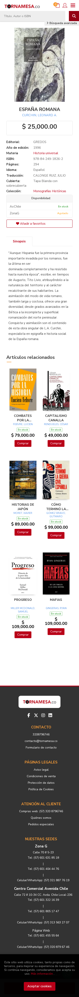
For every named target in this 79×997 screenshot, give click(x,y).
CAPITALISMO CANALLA (56, 418)
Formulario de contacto (41, 748)
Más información (42, 974)
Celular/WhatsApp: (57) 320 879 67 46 (43, 947)
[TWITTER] (36, 715)
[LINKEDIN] (50, 715)
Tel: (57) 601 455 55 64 (43, 936)
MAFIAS (56, 600)
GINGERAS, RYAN (56, 608)
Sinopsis (19, 241)
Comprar (23, 443)
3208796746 (41, 734)
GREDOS (39, 142)
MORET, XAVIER (22, 513)
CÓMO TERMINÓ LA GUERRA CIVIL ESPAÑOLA (56, 507)
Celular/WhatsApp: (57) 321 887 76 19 (43, 880)
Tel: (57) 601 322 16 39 (43, 900)
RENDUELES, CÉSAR (56, 424)
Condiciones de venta (41, 776)
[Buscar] (74, 16)
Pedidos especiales (41, 824)
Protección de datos (41, 783)
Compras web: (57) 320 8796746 (41, 811)
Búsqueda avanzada (63, 23)
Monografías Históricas (49, 191)
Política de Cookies (41, 789)
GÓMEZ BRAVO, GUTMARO (56, 514)
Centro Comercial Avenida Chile (41, 888)
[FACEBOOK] (29, 715)
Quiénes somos (41, 818)
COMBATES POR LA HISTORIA (23, 418)
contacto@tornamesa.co (41, 741)
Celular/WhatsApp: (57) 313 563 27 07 (43, 922)
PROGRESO (23, 600)
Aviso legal (41, 770)
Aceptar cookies (39, 986)
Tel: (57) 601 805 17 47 (43, 911)
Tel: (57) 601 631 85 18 (43, 858)
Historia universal (45, 153)
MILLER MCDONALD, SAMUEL (23, 610)
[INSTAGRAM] (43, 715)
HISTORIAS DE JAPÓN (23, 507)
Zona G (41, 846)
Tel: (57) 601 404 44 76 (43, 869)
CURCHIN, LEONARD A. (39, 115)
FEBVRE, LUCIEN (23, 424)
